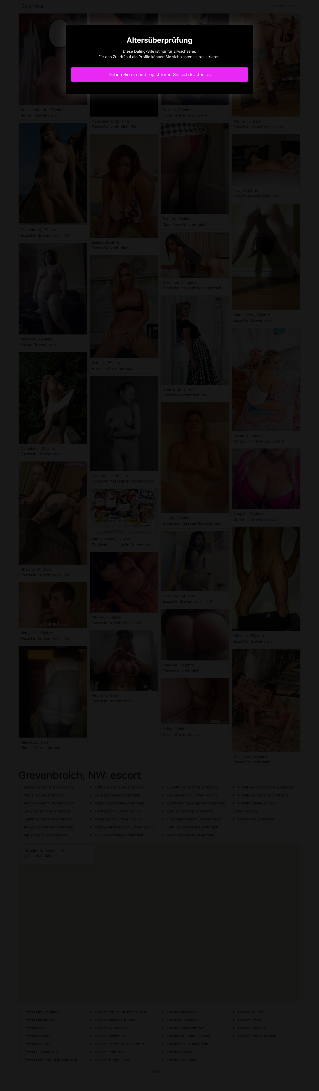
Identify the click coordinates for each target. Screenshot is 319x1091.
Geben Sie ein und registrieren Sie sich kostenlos (159, 74)
